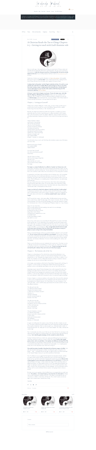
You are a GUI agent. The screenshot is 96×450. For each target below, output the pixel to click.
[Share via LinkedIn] (33, 384)
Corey (43, 3)
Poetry (29, 32)
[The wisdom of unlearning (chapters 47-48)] (30, 400)
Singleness (45, 32)
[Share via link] (36, 384)
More (58, 32)
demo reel (71, 17)
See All (73, 394)
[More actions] (68, 39)
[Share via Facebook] (27, 384)
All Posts (23, 32)
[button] (58, 11)
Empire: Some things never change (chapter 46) (48, 408)
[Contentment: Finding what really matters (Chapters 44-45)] (66, 400)
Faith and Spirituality (36, 32)
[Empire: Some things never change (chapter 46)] (48, 400)
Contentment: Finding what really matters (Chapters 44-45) (66, 408)
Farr (55, 3)
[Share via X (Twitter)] (30, 384)
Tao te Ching (52, 32)
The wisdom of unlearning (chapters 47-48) (28, 408)
